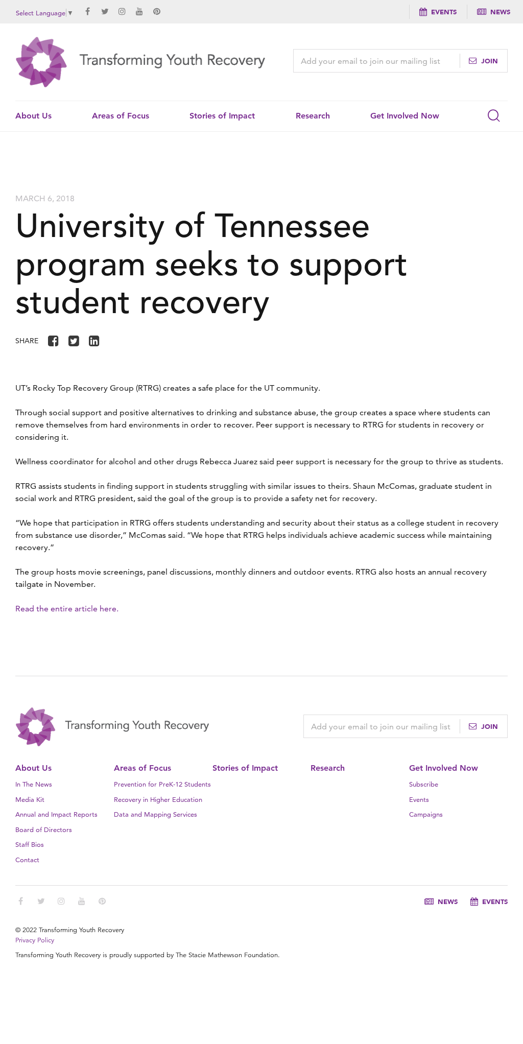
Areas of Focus (120, 116)
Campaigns (426, 814)
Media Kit (29, 799)
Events (444, 12)
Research (313, 116)
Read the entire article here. (66, 608)
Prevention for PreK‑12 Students (162, 784)
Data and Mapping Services (155, 814)
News (500, 12)
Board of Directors (43, 829)
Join (488, 61)
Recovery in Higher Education (158, 799)
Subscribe (423, 784)
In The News (33, 784)
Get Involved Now (404, 116)
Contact (27, 860)
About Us (33, 116)
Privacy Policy (34, 940)
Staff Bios (29, 844)
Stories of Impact (222, 116)
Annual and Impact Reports (56, 814)
